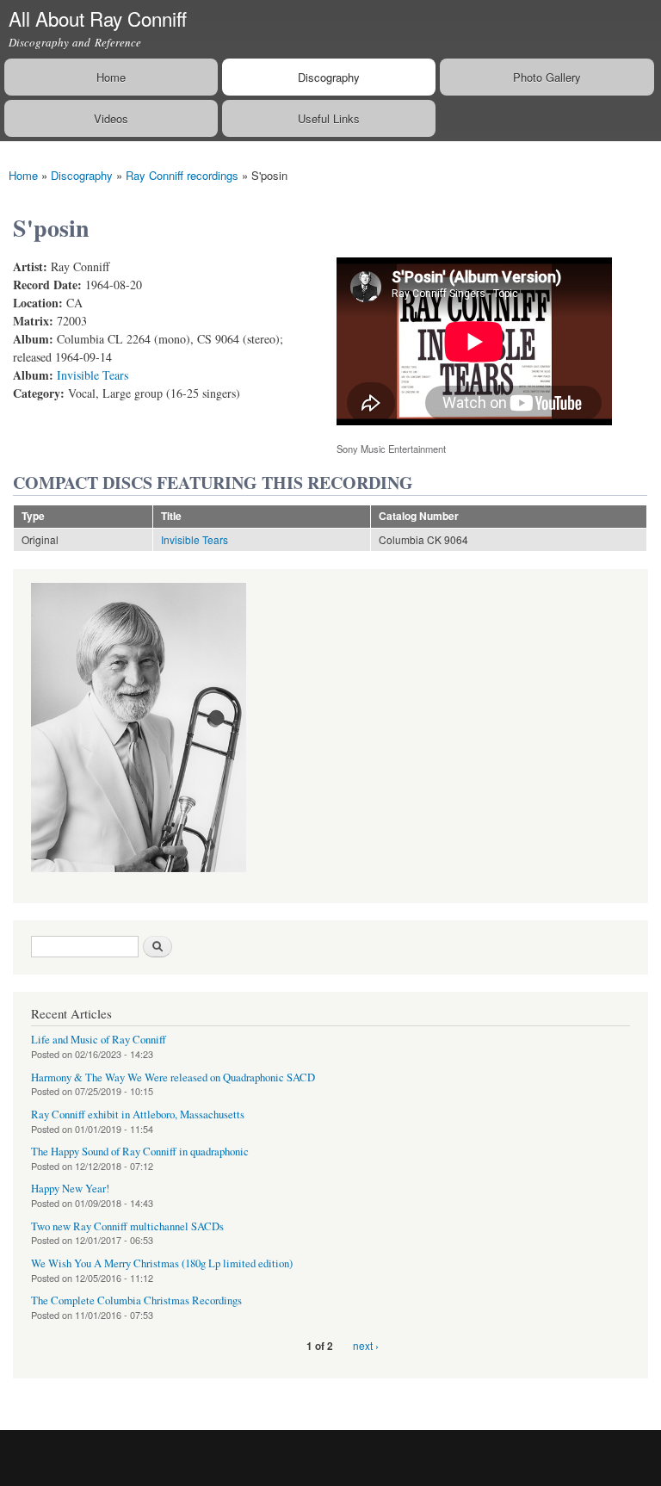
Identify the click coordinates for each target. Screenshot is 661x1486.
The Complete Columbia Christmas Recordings (136, 1300)
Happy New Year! (70, 1188)
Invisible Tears (92, 375)
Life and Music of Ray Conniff (98, 1039)
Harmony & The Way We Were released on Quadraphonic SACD (173, 1077)
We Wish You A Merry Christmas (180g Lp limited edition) (162, 1263)
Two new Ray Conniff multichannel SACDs (127, 1226)
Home (111, 77)
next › (366, 1345)
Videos (111, 118)
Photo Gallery (547, 77)
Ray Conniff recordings (182, 175)
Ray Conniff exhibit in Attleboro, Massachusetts (137, 1114)
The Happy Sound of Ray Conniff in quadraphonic (140, 1151)
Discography (329, 77)
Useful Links (329, 118)
